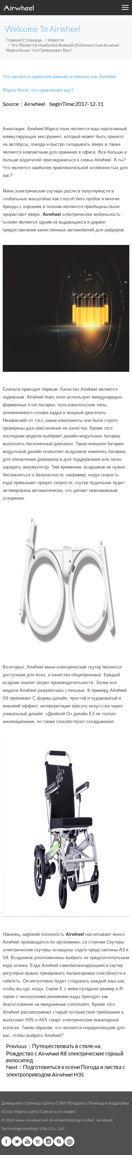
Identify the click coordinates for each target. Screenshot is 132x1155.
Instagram (48, 1141)
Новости (56, 40)
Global (69, 1141)
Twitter (17, 1141)
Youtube (27, 1141)
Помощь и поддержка (108, 1103)
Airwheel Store (38, 1141)
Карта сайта (27, 1111)
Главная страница (24, 40)
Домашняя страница (21, 1103)
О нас (8, 1111)
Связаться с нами (58, 1111)
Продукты (76, 1103)
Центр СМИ (54, 1103)
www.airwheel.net (32, 1120)
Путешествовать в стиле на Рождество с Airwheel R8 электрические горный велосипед (65, 1053)
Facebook (6, 1141)
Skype (59, 1141)
